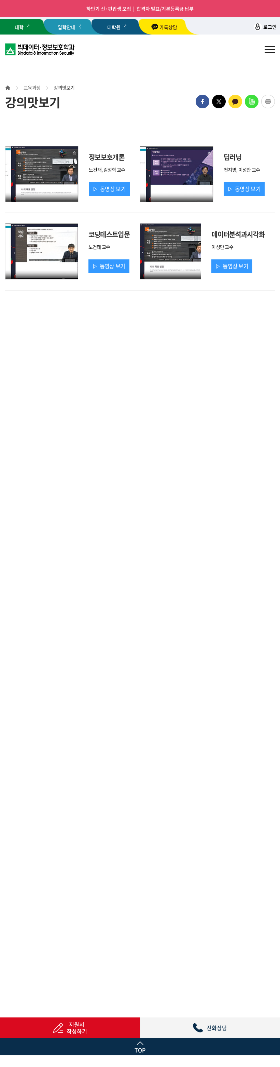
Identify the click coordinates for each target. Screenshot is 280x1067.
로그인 (270, 26)
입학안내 (66, 27)
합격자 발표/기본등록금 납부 (165, 8)
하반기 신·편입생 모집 (108, 8)
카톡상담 (168, 27)
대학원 (114, 27)
